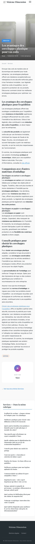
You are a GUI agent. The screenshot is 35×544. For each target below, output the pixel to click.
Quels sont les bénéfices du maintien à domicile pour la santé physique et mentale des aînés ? (16, 428)
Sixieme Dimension (14, 1)
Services (6, 40)
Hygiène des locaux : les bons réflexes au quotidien (17, 462)
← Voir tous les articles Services (13, 389)
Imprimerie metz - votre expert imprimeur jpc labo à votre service (15, 481)
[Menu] (30, 1)
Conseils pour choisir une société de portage (16, 449)
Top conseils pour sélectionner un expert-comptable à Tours (15, 435)
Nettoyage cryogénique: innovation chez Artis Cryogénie (17, 501)
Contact (23, 533)
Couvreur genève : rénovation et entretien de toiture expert (14, 456)
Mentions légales (14, 533)
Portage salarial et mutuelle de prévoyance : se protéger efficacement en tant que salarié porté (17, 488)
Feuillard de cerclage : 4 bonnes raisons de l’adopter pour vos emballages (17, 414)
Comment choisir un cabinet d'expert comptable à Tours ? (16, 474)
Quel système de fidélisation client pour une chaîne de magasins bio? (17, 495)
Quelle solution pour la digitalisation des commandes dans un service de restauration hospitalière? (17, 442)
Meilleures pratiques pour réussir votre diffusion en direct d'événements (17, 421)
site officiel (25, 163)
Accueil (4, 63)
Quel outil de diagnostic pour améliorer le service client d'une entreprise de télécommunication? (17, 509)
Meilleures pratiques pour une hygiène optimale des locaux (17, 468)
